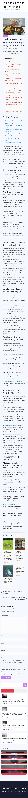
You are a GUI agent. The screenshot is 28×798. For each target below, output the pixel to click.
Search (25, 685)
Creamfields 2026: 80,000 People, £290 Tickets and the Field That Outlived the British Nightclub (12, 700)
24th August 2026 (7, 703)
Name (3, 636)
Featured (5, 35)
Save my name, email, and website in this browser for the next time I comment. (12, 661)
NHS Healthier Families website (12, 425)
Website (3, 650)
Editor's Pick (5, 766)
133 (14, 774)
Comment (4, 615)
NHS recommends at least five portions (14, 504)
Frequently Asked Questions (12, 88)
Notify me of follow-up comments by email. (13, 669)
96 (14, 753)
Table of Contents (9, 62)
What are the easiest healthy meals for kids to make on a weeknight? (13, 93)
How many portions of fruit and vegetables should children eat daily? (14, 104)
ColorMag (10, 793)
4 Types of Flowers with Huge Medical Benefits (13, 593)
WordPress (18, 793)
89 (14, 759)
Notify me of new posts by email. (10, 674)
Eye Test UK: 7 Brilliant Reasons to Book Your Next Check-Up (14, 598)
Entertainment (5, 771)
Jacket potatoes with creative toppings (12, 317)
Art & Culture (5, 755)
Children (4, 760)
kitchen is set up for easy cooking (14, 381)
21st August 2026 (7, 742)
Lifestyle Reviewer (16, 48)
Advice (3, 750)
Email (3, 643)
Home (4, 51)
